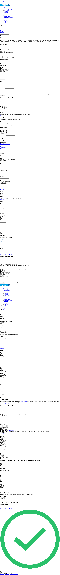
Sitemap (16, 574)
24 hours (1, 452)
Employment (6, 18)
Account (1, 115)
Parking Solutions (5, 7)
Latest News (6, 21)
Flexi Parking (6, 11)
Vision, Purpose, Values (7, 20)
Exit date (1, 211)
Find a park (2, 189)
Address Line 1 (2, 73)
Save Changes (3, 95)
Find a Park (2, 32)
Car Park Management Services (8, 17)
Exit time (1, 214)
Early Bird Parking (7, 290)
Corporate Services (5, 1)
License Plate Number (3, 92)
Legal (3, 2)
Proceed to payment (3, 183)
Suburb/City (2, 90)
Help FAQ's (4, 308)
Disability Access (3, 453)
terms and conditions (11, 93)
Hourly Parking (6, 8)
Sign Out (2, 153)
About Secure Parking (7, 16)
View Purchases (2, 433)
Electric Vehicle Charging (4, 457)
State (1, 72)
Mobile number (2, 70)
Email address (2, 69)
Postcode (1, 91)
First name (1, 67)
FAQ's (1, 30)
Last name (1, 68)
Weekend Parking (6, 295)
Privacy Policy (2, 574)
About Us (3, 15)
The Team (5, 19)
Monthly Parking (6, 10)
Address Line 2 (2, 74)
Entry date (2, 221)
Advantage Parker (6, 296)
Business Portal (7, 574)
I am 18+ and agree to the (7, 93)
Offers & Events (4, 14)
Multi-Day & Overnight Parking (9, 9)
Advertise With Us (12, 574)
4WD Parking (2, 455)
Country (1, 71)
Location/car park (3, 437)
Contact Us (4, 22)
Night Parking (6, 12)
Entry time (2, 208)
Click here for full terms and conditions (6, 254)
